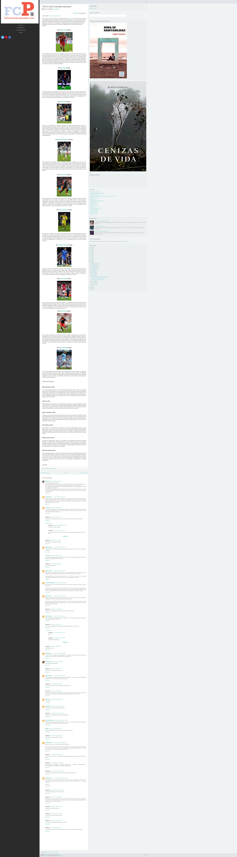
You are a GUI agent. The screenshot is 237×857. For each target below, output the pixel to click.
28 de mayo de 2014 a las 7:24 (56, 813)
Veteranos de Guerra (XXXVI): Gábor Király (100, 276)
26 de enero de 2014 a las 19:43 (56, 797)
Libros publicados (21, 27)
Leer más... (127, 241)
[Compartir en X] (45, 464)
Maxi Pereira (63, 311)
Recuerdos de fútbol (94, 209)
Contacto (21, 32)
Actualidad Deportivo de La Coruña (97, 193)
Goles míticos (93, 203)
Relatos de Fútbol (93, 211)
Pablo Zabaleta (63, 347)
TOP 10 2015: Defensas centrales (101, 231)
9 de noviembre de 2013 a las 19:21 (57, 771)
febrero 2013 (93, 282)
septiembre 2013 (94, 268)
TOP (146, 854)
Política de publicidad (20, 30)
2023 (91, 247)
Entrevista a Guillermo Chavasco (98, 278)
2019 (91, 253)
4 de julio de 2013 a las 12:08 (59, 675)
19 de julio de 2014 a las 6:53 (55, 820)
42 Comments (53, 468)
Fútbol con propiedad (50, 854)
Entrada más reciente (45, 472)
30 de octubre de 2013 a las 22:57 (56, 735)
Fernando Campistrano (50, 582)
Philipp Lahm (62, 30)
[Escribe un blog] (44, 464)
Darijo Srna (63, 101)
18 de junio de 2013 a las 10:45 (60, 653)
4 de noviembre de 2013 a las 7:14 (56, 762)
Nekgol (47, 728)
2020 (91, 252)
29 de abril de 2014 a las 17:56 (56, 806)
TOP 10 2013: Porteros (99, 226)
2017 (91, 256)
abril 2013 (93, 275)
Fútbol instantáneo (94, 202)
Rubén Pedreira (56, 9)
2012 (91, 286)
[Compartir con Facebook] (46, 464)
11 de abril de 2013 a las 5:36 (55, 540)
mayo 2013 (93, 274)
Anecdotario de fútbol (94, 194)
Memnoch (47, 481)
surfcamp (47, 555)
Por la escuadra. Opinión (95, 208)
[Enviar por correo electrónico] (42, 464)
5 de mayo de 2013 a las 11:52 (59, 570)
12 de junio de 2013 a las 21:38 (56, 609)
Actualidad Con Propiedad (95, 191)
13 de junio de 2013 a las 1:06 (59, 616)
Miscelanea (92, 206)
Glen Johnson (63, 174)
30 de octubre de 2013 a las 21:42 (55, 728)
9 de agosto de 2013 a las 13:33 (56, 691)
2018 (91, 255)
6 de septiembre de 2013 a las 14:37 (57, 706)
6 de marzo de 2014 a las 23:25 (59, 632)
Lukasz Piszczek (63, 209)
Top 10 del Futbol (46, 468)
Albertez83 (47, 706)
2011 (91, 287)
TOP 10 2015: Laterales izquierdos (101, 221)
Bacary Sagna (63, 278)
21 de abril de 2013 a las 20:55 (56, 555)
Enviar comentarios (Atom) (52, 852)
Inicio (65, 472)
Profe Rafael (48, 661)
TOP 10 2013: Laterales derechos (56, 6)
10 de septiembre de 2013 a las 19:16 (57, 713)
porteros (71, 18)
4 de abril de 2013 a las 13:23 (59, 496)
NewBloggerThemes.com (59, 855)
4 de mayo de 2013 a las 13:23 (55, 563)
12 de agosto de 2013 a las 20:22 (56, 699)
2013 (91, 262)
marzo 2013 (93, 281)
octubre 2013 (93, 266)
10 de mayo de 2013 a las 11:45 (60, 595)
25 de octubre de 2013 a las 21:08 (59, 525)
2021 (91, 250)
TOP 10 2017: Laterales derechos (55, 15)
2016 (91, 258)
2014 (91, 261)
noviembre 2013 (94, 265)
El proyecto (20, 25)
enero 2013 (93, 284)
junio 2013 (93, 272)
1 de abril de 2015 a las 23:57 (55, 827)
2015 (91, 259)
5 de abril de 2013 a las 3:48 (55, 507)
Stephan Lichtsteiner (63, 139)
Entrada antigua (84, 472)
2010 (91, 289)
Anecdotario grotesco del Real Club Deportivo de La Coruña (102, 196)
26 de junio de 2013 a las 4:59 (57, 661)
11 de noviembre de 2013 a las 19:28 (57, 790)
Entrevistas (92, 199)
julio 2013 (93, 271)
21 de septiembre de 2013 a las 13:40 (61, 720)
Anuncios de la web (94, 197)
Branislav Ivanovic (63, 245)
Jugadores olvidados (94, 205)
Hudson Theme (46, 855)
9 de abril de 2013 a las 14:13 (55, 517)
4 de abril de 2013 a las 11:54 (55, 481)
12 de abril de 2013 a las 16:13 (59, 547)
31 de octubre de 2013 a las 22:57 (60, 742)
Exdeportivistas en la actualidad (96, 200)
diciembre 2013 (94, 263)
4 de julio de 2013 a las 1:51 (55, 668)
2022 (91, 249)
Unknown (47, 507)
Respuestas (48, 523)
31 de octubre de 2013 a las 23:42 (56, 754)
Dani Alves (63, 68)
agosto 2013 (93, 269)
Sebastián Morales (49, 720)
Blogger (59, 854)
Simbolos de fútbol (94, 212)
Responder (47, 493)
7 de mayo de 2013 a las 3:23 (61, 582)
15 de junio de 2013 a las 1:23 (55, 624)
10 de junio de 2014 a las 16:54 (59, 530)
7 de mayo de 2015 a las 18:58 (59, 637)
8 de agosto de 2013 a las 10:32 (56, 683)
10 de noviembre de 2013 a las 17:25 (61, 778)
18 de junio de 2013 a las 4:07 (55, 646)
